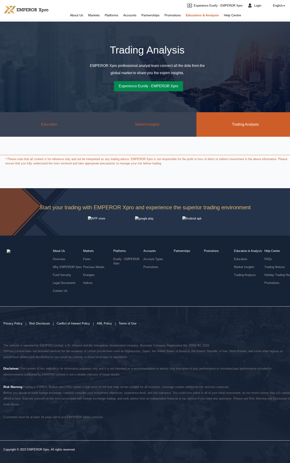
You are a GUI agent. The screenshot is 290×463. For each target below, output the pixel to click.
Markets (94, 15)
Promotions (172, 15)
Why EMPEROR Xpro (67, 267)
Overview (59, 259)
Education (49, 124)
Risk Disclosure (39, 323)
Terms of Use (127, 323)
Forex (87, 259)
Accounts (129, 15)
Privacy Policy (12, 323)
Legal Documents (64, 283)
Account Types (153, 259)
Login (257, 5)
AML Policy (104, 323)
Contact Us (60, 290)
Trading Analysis (245, 275)
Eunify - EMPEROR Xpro (126, 261)
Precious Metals (93, 267)
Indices (88, 283)
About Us (76, 15)
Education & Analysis (202, 15)
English (278, 5)
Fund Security (62, 275)
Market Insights (147, 124)
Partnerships (150, 15)
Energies (89, 275)
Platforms (111, 15)
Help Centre (232, 15)
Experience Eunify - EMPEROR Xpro (218, 5)
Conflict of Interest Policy (73, 323)
